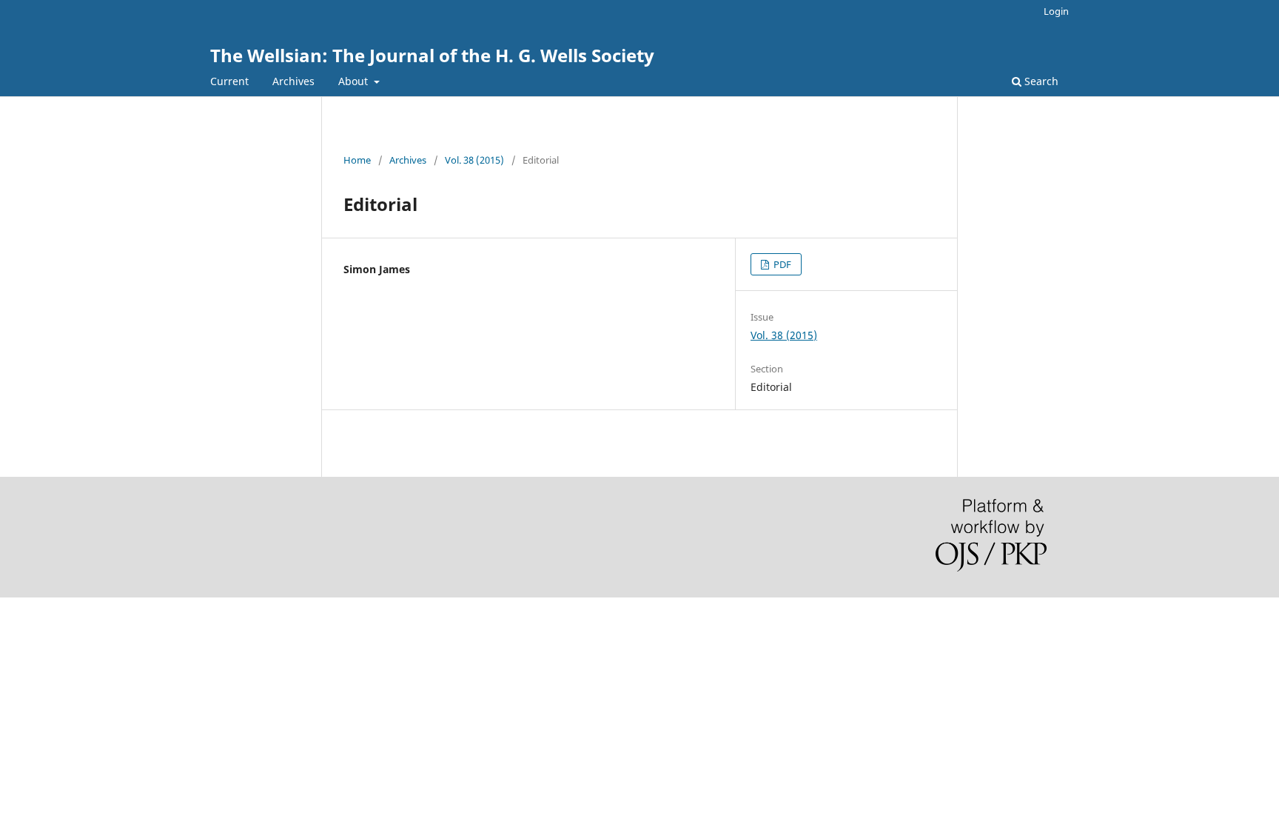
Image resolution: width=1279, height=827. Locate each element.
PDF (781, 264)
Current (229, 81)
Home (357, 160)
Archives (293, 81)
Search (1039, 81)
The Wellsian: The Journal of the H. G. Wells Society (432, 55)
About (354, 81)
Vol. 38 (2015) (474, 160)
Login (1056, 11)
